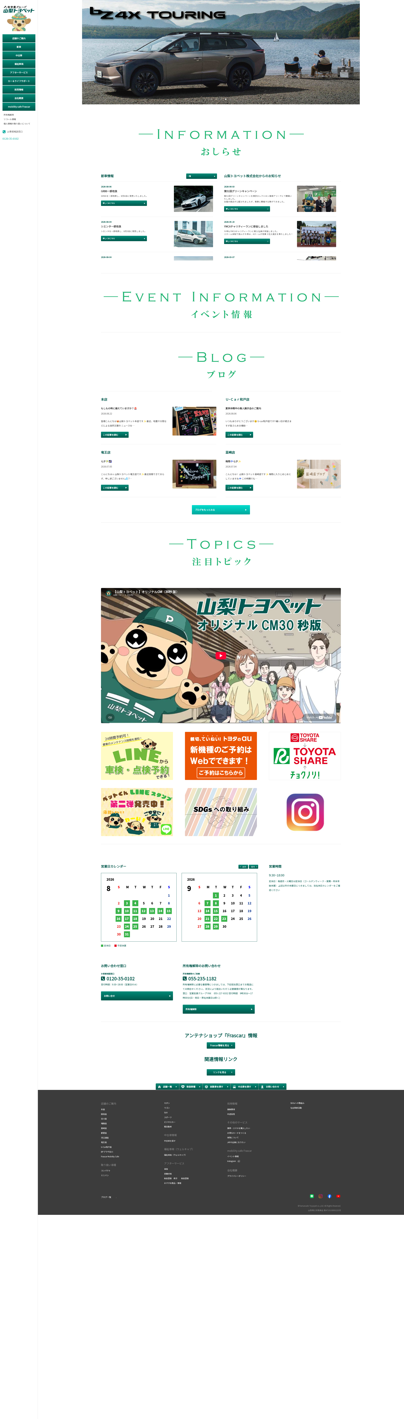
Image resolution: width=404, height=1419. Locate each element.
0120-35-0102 (121, 978)
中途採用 (231, 1114)
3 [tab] (220, 99)
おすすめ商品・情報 (172, 1183)
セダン (167, 1103)
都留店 (104, 1132)
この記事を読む (110, 434)
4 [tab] (225, 99)
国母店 (104, 1114)
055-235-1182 (202, 978)
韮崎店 (104, 1128)
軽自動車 (168, 1126)
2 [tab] (216, 99)
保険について (233, 1137)
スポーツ (168, 1117)
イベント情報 (233, 1156)
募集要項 (231, 1109)
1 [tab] (211, 99)
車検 (166, 1169)
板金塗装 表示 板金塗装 (176, 1178)
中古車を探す (169, 1140)
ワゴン (167, 1107)
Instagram (231, 1161)
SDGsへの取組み (297, 1103)
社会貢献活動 (296, 1107)
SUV (166, 1112)
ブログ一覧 (106, 1197)
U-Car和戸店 (106, 1147)
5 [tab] (230, 99)
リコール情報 (10, 119)
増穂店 (104, 1123)
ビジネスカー (169, 1122)
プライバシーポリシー (236, 1176)
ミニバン (105, 1175)
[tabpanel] (221, 52)
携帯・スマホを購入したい (238, 1128)
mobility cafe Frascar (239, 1151)
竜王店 (104, 1142)
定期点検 (168, 1173)
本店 (103, 1109)
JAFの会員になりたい (236, 1142)
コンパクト (105, 1170)
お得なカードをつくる (236, 1132)
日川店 (104, 1118)
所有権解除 (9, 115)
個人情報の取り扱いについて (17, 124)
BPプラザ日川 (107, 1151)
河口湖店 (105, 1137)
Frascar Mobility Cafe (110, 1156)
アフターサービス (174, 1163)
